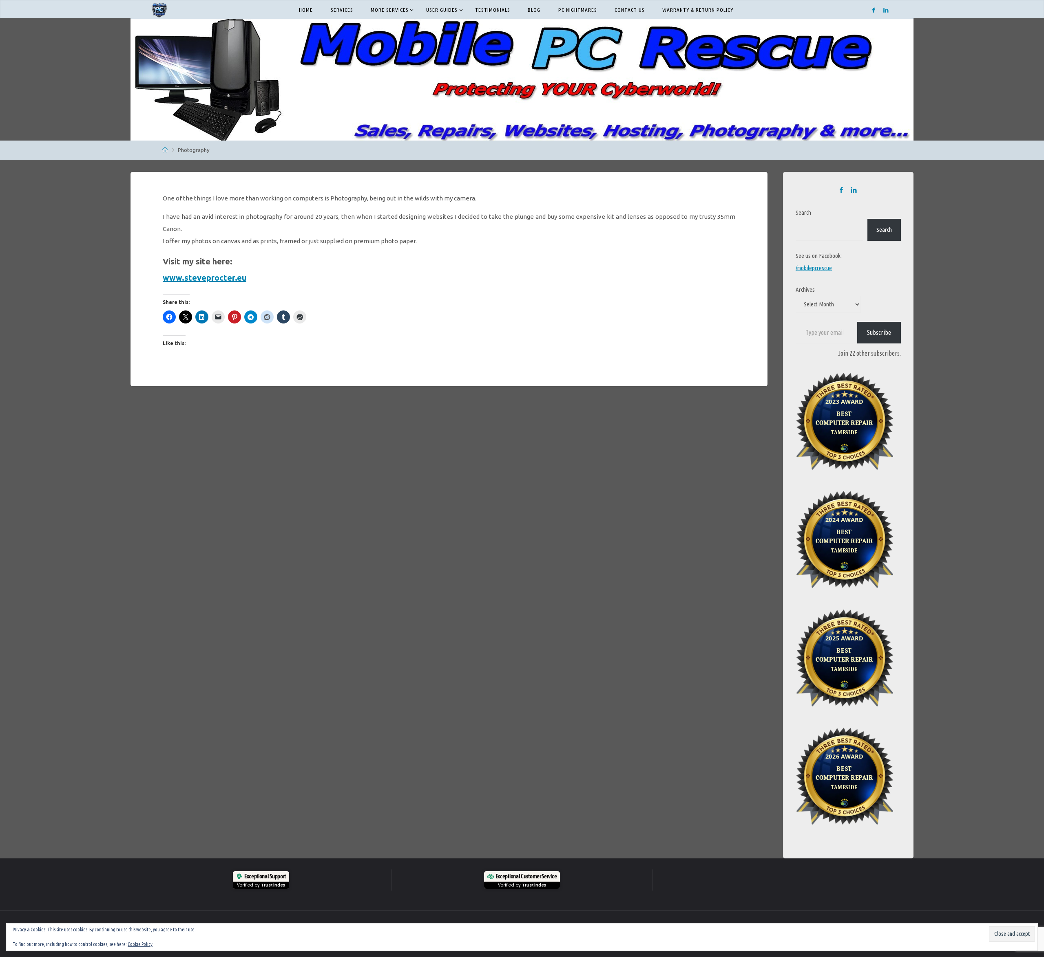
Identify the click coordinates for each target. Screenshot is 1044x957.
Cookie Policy (140, 944)
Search (803, 212)
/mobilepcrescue (814, 267)
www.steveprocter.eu (204, 277)
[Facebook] (873, 10)
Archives (805, 289)
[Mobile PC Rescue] (159, 9)
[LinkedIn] (886, 10)
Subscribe (879, 332)
